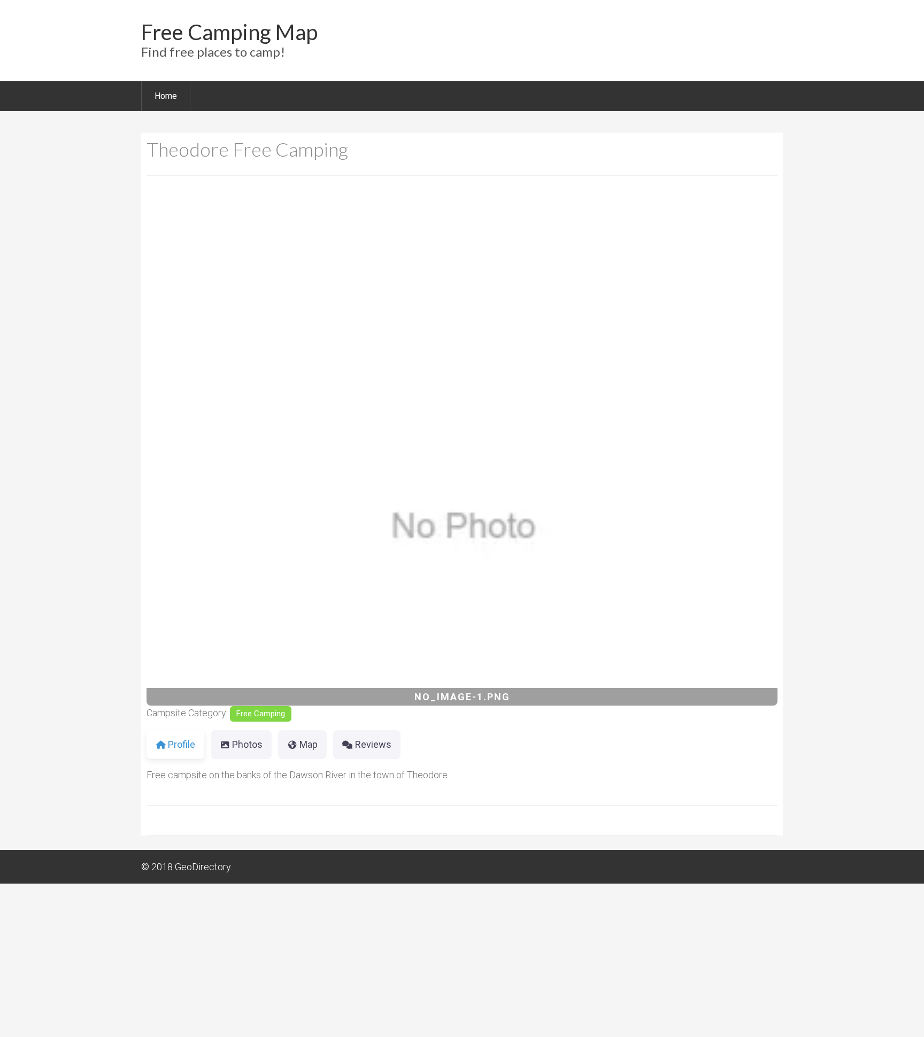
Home (166, 96)
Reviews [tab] (373, 744)
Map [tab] (308, 744)
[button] (194, 528)
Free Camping (260, 713)
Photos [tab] (247, 744)
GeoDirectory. (203, 866)
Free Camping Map (229, 32)
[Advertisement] (462, 270)
